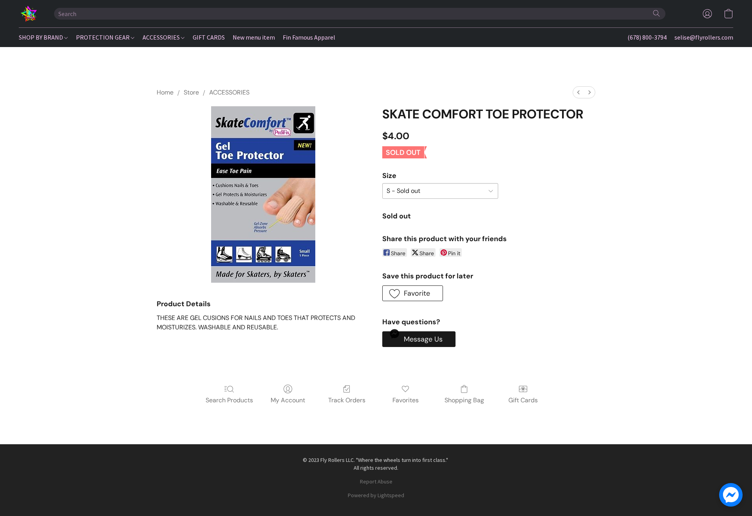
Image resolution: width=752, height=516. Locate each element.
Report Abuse (376, 481)
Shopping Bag (464, 400)
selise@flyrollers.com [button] (703, 37)
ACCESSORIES (162, 37)
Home (165, 92)
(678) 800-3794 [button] (647, 37)
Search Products (229, 400)
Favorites (405, 400)
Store (191, 92)
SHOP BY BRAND (41, 37)
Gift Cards (523, 400)
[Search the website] (656, 13)
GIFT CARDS (209, 37)
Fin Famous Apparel (309, 37)
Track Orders (346, 400)
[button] (28, 14)
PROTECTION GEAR (103, 37)
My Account (288, 400)
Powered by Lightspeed (376, 495)
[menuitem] (578, 92)
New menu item (254, 37)
